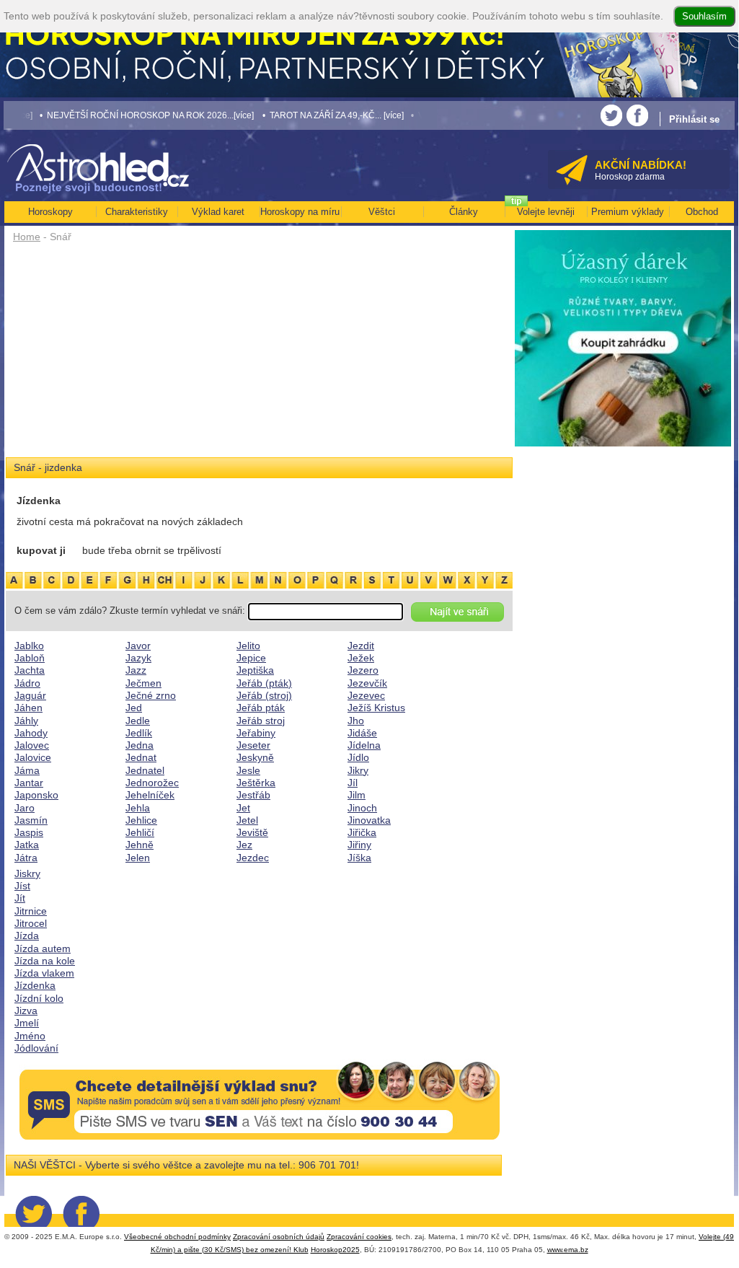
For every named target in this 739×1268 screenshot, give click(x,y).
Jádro (27, 683)
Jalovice (32, 757)
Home (26, 236)
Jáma (27, 770)
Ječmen (143, 683)
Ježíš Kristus (376, 707)
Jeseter (253, 745)
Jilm (357, 795)
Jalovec (31, 745)
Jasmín (31, 820)
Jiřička (362, 832)
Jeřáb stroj (260, 720)
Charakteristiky (136, 211)
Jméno (29, 1036)
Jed (133, 707)
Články (463, 211)
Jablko (29, 645)
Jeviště (252, 832)
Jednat (140, 757)
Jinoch (362, 808)
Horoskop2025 (335, 1250)
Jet (243, 808)
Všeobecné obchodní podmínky (177, 1237)
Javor (138, 645)
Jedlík (138, 733)
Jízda (26, 935)
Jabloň (29, 658)
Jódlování (36, 1048)
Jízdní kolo (38, 998)
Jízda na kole (44, 961)
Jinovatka (369, 820)
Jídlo (358, 757)
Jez (244, 844)
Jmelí (26, 1023)
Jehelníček (149, 795)
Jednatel (144, 770)
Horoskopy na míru (300, 211)
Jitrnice (30, 911)
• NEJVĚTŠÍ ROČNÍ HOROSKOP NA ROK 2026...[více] (126, 115)
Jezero (363, 670)
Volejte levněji (546, 211)
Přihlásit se (694, 119)
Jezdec (252, 857)
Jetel (247, 820)
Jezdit (361, 645)
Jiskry (27, 873)
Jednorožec (152, 782)
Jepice (251, 658)
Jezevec (366, 695)
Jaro (24, 808)
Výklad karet (218, 211)
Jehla (137, 808)
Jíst (22, 885)
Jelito (248, 645)
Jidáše (362, 733)
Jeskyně (255, 757)
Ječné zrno (150, 695)
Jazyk (138, 658)
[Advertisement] (259, 355)
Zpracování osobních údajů (278, 1237)
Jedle (137, 720)
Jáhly (26, 720)
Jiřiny (359, 844)
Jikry (358, 770)
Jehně (139, 844)
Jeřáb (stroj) (264, 695)
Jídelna (364, 745)
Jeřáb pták (260, 707)
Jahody (31, 733)
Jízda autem (42, 948)
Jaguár (30, 695)
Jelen (137, 857)
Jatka (26, 844)
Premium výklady (627, 211)
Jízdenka (35, 985)
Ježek (361, 658)
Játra (25, 857)
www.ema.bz (567, 1250)
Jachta (29, 670)
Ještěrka (255, 782)
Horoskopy (50, 211)
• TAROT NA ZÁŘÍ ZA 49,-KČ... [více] (312, 115)
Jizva (25, 1010)
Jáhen (28, 707)
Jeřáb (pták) (264, 683)
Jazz (135, 670)
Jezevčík (367, 683)
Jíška (359, 857)
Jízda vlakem (44, 973)
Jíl (353, 782)
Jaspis (28, 832)
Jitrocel (30, 923)
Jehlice (141, 820)
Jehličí (139, 832)
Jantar (28, 782)
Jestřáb (253, 795)
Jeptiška (255, 670)
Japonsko (36, 795)
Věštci (381, 211)
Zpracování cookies (359, 1237)
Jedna (139, 745)
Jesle (248, 770)
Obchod (702, 211)
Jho (356, 720)
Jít (19, 898)
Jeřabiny (255, 733)
